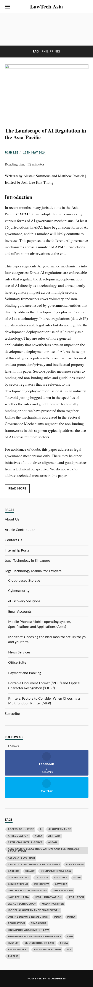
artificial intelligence (25, 842)
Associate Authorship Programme (34, 864)
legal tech (76, 897)
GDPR (77, 877)
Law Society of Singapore (27, 890)
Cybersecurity (18, 591)
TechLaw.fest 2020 (47, 949)
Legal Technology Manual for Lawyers (33, 571)
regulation (16, 923)
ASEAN (52, 842)
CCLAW (30, 871)
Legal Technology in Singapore (27, 560)
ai (41, 829)
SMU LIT (13, 943)
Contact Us (13, 540)
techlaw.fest (18, 949)
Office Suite (17, 662)
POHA (71, 917)
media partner (53, 904)
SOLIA (64, 943)
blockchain (75, 864)
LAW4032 (61, 884)
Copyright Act (19, 877)
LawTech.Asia (46, 6)
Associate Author (21, 858)
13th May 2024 (34, 152)
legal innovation (48, 897)
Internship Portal (17, 550)
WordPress (57, 978)
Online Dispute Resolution (28, 917)
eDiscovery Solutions (24, 601)
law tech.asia (18, 897)
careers (13, 871)
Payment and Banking (24, 673)
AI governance (59, 829)
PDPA (57, 917)
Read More (17, 488)
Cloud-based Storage (24, 580)
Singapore (38, 923)
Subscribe (12, 713)
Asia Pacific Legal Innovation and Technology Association (44, 850)
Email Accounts (20, 611)
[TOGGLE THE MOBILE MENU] (7, 7)
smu (70, 936)
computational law (56, 871)
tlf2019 (13, 956)
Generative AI (18, 884)
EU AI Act (61, 877)
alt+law (54, 836)
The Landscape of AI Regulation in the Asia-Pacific (45, 133)
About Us (12, 519)
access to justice (21, 829)
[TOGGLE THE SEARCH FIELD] (85, 7)
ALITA (38, 836)
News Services (19, 652)
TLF (69, 949)
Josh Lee (11, 152)
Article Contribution (20, 530)
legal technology (22, 904)
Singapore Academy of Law (28, 930)
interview (41, 884)
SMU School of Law (39, 943)
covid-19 (42, 877)
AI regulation (18, 836)
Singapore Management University (34, 936)
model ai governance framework (34, 910)
